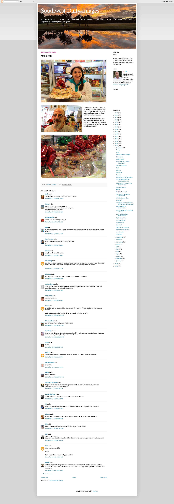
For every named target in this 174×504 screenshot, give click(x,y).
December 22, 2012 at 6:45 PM (54, 367)
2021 (116, 124)
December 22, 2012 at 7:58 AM (54, 255)
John (117, 168)
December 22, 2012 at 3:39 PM (54, 357)
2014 (116, 141)
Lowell (47, 306)
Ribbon (118, 189)
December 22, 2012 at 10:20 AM (54, 315)
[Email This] (63, 185)
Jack (126, 71)
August (118, 244)
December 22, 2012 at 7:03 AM (54, 212)
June (117, 249)
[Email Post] (59, 184)
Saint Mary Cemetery (122, 227)
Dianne (47, 414)
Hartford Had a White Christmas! (122, 162)
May (117, 251)
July (117, 246)
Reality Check (120, 159)
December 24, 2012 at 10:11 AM (54, 428)
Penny (118, 150)
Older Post (103, 477)
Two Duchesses (121, 187)
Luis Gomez (48, 295)
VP (46, 404)
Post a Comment (48, 474)
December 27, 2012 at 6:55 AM (54, 470)
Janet (117, 152)
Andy (46, 194)
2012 (116, 146)
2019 (116, 129)
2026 (116, 113)
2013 (116, 143)
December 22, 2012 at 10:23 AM (54, 325)
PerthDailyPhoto (50, 394)
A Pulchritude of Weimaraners (121, 207)
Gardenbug (48, 260)
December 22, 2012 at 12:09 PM (54, 337)
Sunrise (118, 175)
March (118, 256)
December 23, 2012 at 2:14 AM (54, 388)
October (118, 239)
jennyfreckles (49, 239)
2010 (116, 266)
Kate (46, 227)
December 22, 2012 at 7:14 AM (54, 222)
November (119, 237)
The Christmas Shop (122, 198)
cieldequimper (49, 284)
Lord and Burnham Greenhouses (122, 214)
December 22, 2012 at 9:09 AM (54, 278)
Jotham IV (119, 200)
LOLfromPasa (49, 321)
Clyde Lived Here (121, 218)
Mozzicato (119, 172)
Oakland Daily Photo (51, 382)
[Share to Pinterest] (71, 185)
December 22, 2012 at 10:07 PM (54, 377)
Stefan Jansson (49, 362)
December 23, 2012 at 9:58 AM (54, 408)
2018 (116, 131)
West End (119, 225)
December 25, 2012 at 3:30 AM (54, 457)
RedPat (47, 352)
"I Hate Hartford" (121, 192)
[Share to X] (67, 185)
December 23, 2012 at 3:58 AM (54, 398)
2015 (116, 138)
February (119, 258)
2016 (116, 136)
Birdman (48, 274)
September (119, 242)
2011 (116, 264)
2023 (116, 120)
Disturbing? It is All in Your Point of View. (124, 184)
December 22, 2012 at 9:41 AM (54, 290)
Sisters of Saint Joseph (123, 154)
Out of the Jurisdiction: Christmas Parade (123, 180)
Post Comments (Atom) (56, 480)
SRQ (46, 424)
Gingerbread (120, 222)
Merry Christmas (121, 165)
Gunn (46, 446)
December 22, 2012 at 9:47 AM (54, 300)
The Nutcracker (121, 220)
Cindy (47, 342)
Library (118, 170)
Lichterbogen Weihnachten (124, 177)
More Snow (119, 157)
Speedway (48, 331)
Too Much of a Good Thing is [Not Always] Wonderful (124, 203)
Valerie (47, 462)
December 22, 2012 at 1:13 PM (54, 347)
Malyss (47, 204)
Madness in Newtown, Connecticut (123, 194)
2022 (116, 122)
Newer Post (44, 477)
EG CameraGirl (49, 217)
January (118, 261)
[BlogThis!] (65, 185)
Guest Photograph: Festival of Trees (124, 211)
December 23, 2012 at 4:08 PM (54, 418)
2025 (116, 115)
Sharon (47, 251)
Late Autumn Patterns (122, 229)
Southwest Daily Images (70, 10)
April (118, 254)
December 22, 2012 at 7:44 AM (54, 245)
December (119, 148)
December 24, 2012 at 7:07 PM (54, 440)
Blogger (95, 491)
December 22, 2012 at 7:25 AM (54, 233)
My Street (119, 234)
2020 (116, 127)
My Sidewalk (120, 232)
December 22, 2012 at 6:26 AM (54, 198)
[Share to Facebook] (69, 185)
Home (74, 477)
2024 (116, 117)
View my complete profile (120, 85)
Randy (47, 372)
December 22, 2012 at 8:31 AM (54, 268)
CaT (46, 434)
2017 (116, 134)
